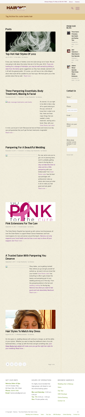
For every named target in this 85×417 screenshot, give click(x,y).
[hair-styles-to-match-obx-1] (30, 319)
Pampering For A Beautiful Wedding (25, 147)
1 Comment (20, 97)
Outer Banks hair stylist (14, 346)
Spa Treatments (30, 97)
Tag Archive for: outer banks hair (19, 17)
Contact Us (61, 401)
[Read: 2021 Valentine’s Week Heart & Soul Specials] (69, 51)
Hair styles (18, 57)
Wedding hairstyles (22, 334)
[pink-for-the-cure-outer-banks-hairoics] (30, 211)
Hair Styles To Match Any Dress (23, 331)
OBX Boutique (62, 394)
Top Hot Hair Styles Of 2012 (21, 54)
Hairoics (26, 57)
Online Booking (63, 397)
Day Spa (60, 391)
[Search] (71, 8)
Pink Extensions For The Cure (22, 223)
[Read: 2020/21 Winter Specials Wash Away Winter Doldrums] (69, 67)
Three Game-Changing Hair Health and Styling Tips (75, 36)
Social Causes (22, 227)
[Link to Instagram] (77, 411)
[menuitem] (71, 1)
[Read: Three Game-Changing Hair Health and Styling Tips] (69, 33)
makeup (28, 150)
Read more (27, 76)
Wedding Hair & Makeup (65, 384)
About (71, 2)
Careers (77, 2)
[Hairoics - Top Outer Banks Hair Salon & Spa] (16, 8)
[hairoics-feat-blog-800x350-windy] (30, 42)
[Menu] (76, 8)
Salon (59, 387)
